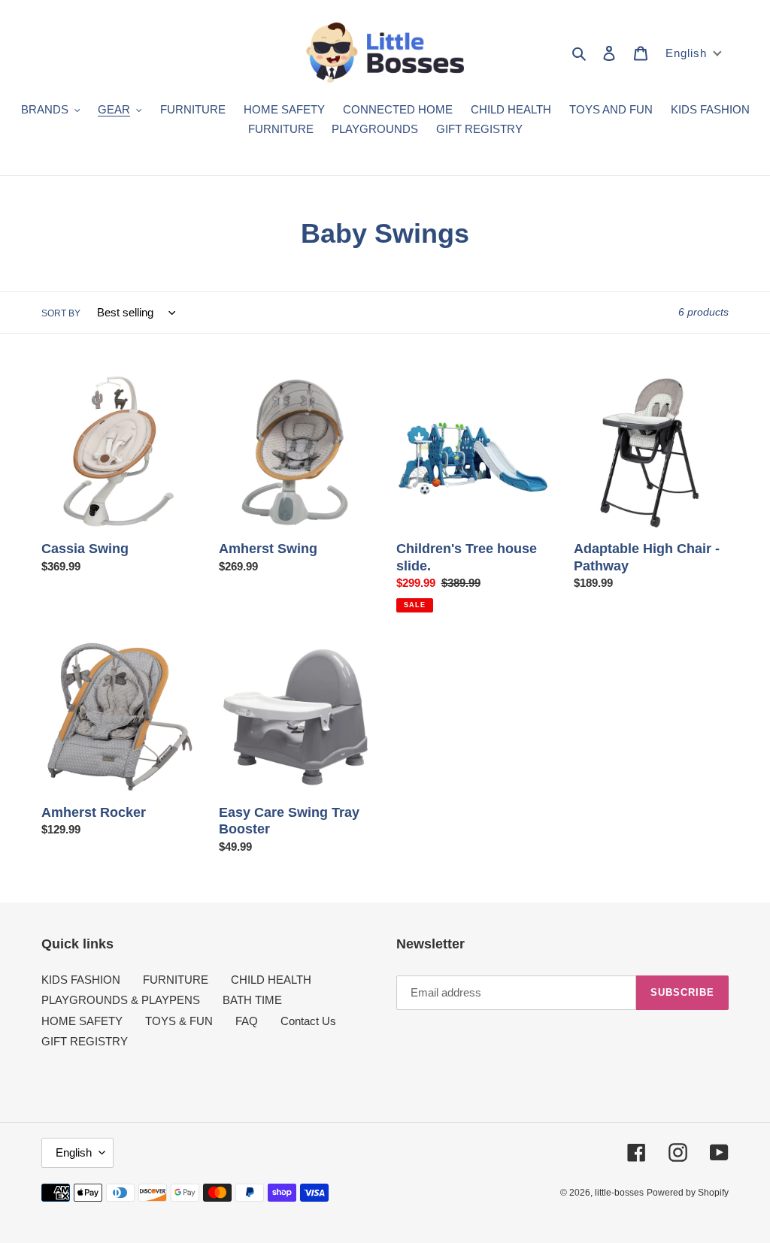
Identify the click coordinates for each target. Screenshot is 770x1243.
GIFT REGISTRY (84, 1041)
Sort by (60, 313)
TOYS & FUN (179, 1021)
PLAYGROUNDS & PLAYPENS (120, 999)
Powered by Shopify (688, 1192)
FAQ (246, 1021)
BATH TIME (252, 999)
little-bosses (619, 1192)
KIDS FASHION (80, 979)
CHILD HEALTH (271, 979)
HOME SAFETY (82, 1021)
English (74, 1152)
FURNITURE (175, 979)
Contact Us (308, 1021)
